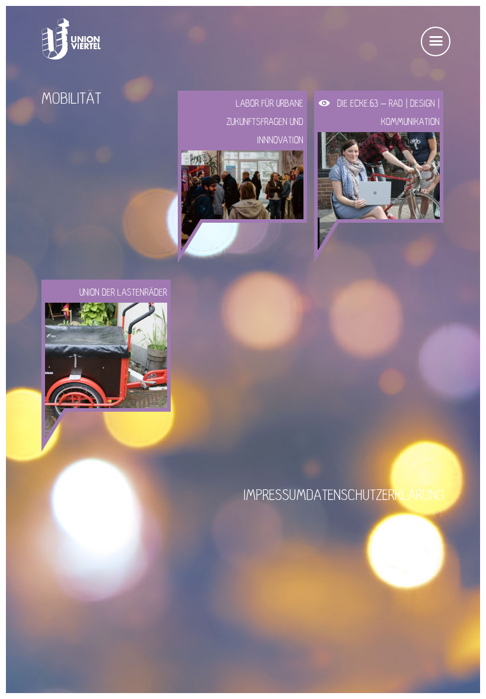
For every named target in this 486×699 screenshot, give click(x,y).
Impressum (275, 495)
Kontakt (106, 495)
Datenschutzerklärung (375, 495)
